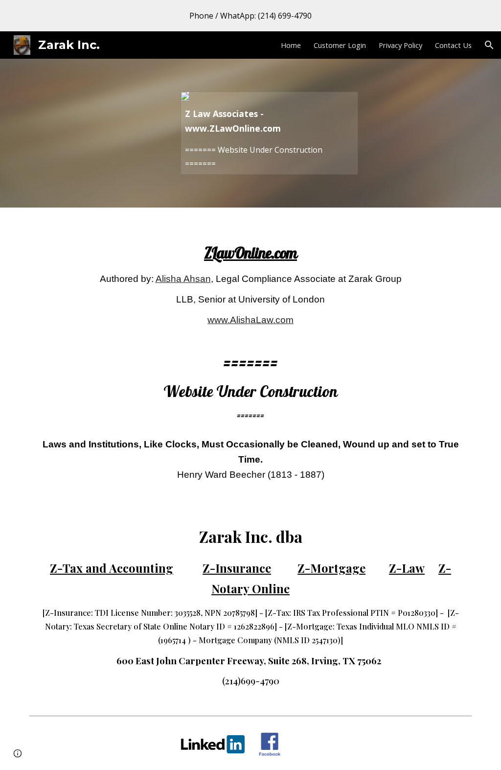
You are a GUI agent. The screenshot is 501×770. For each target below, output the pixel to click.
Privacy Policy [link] (400, 45)
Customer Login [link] (340, 45)
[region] (250, 15)
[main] (250, 357)
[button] (489, 45)
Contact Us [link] (453, 45)
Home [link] (291, 45)
